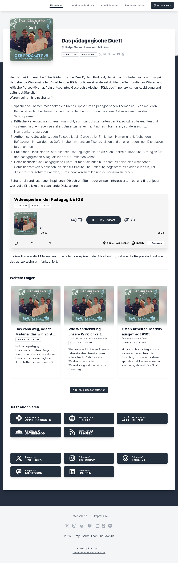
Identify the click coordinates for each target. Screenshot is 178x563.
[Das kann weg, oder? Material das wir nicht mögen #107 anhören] (35, 305)
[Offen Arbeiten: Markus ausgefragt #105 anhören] (142, 305)
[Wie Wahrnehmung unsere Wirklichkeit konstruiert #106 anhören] (89, 305)
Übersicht (56, 5)
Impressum (101, 516)
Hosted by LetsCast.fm (89, 548)
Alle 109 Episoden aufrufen (89, 389)
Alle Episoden (109, 5)
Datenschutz (78, 516)
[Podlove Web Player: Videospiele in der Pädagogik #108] (89, 228)
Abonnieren (164, 5)
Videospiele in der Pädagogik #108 (48, 199)
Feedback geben (134, 5)
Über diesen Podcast (81, 5)
